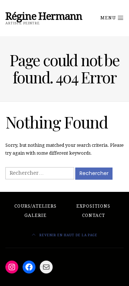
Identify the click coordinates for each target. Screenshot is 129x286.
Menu (108, 17)
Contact (93, 215)
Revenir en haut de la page (67, 235)
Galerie (35, 215)
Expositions (93, 206)
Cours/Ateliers (35, 206)
